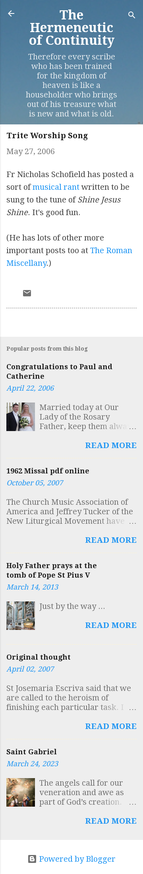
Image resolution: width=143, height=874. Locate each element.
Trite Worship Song (47, 135)
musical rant (56, 187)
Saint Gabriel (31, 752)
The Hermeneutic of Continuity (71, 28)
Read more (111, 445)
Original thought (38, 657)
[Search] (132, 16)
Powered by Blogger (76, 859)
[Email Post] (27, 295)
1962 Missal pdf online (47, 471)
